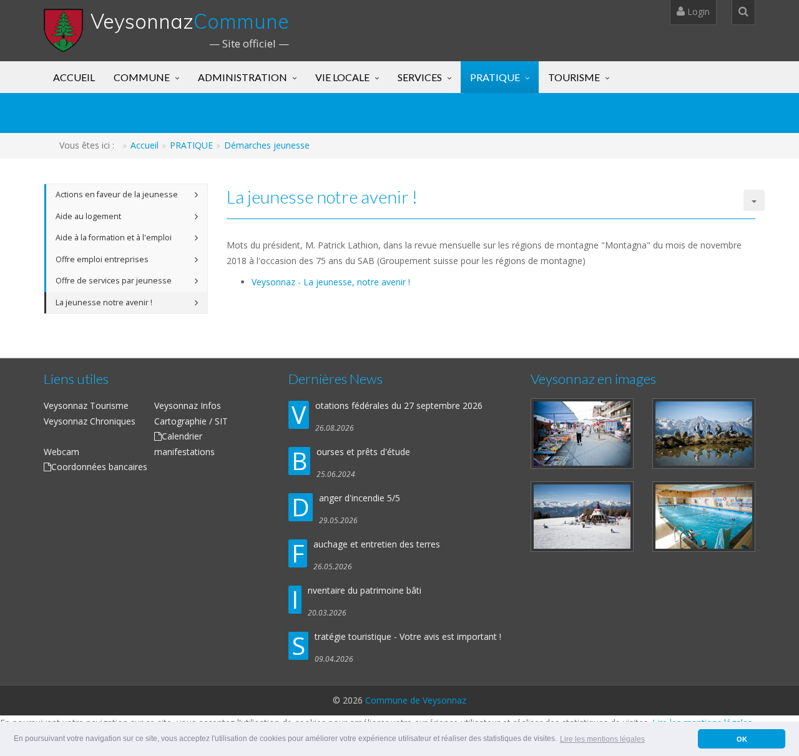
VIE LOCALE (342, 77)
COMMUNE (142, 77)
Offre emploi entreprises (102, 259)
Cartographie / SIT (191, 421)
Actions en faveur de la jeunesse (117, 194)
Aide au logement (88, 216)
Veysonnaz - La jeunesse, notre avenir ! (331, 282)
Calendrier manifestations (184, 444)
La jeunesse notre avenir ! (104, 302)
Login (697, 11)
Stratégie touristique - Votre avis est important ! (408, 636)
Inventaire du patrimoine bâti (364, 590)
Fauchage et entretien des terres (376, 544)
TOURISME (574, 77)
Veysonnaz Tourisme (86, 405)
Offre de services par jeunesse (114, 280)
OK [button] (742, 739)
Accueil (144, 145)
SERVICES (420, 77)
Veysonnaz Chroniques (89, 421)
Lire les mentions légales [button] (602, 739)
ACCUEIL (74, 77)
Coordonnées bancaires (99, 467)
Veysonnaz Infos (187, 405)
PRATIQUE (495, 77)
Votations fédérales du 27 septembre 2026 (399, 405)
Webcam (61, 452)
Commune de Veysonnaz (415, 700)
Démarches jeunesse (267, 145)
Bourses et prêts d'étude (363, 452)
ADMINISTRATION (242, 77)
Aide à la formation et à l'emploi (114, 237)
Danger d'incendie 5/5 (359, 498)
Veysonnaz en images (593, 378)
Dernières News (335, 378)
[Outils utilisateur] (754, 200)
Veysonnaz (190, 21)
